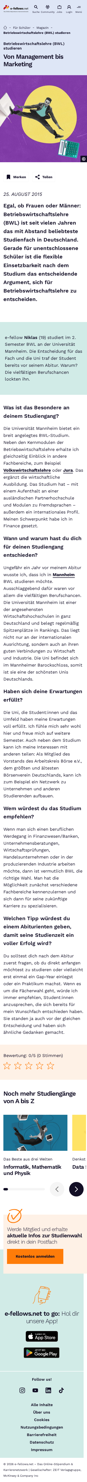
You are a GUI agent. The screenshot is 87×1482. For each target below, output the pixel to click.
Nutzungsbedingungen (42, 1427)
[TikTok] (61, 1390)
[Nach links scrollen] (57, 1189)
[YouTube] (35, 1390)
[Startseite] (5, 27)
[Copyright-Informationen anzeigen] (83, 159)
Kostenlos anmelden (35, 1256)
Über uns (41, 1412)
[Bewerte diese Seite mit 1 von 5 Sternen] (7, 1065)
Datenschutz (42, 1442)
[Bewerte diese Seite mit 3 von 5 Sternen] (28, 1065)
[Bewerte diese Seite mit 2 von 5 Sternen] (18, 1065)
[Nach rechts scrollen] (76, 1189)
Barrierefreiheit (42, 1435)
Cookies (42, 1420)
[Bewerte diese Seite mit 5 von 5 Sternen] (50, 1065)
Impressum (41, 1450)
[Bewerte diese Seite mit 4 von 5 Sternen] (39, 1065)
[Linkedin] (48, 1390)
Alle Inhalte (42, 1405)
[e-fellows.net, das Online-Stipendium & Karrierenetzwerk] (15, 9)
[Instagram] (22, 1390)
